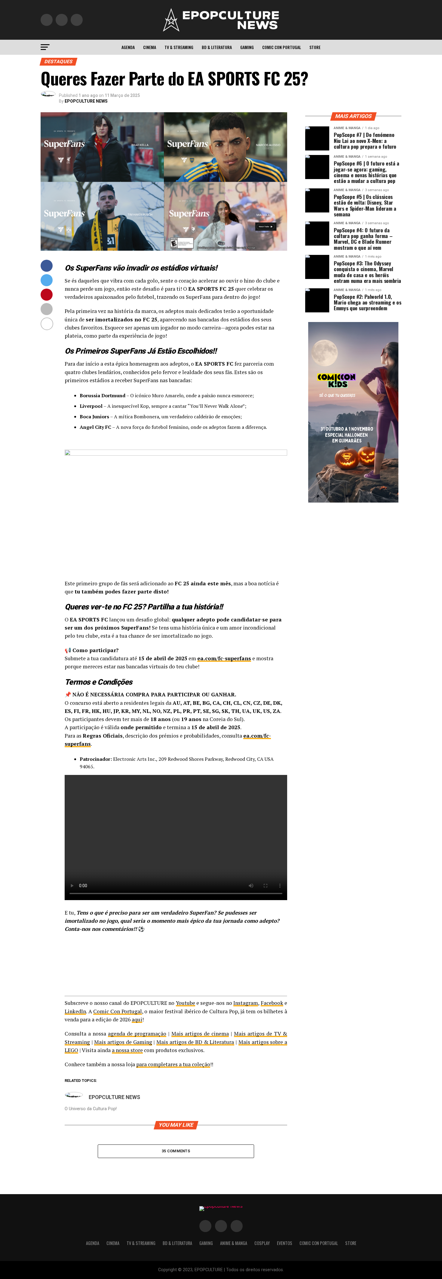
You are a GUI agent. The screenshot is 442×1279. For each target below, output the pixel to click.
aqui (137, 1019)
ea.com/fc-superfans (224, 658)
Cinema (149, 47)
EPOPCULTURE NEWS (86, 101)
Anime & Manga (233, 1243)
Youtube (185, 1002)
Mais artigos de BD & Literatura (195, 1042)
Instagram (245, 1002)
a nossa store (127, 1050)
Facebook (272, 1002)
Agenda (128, 47)
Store (315, 47)
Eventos (284, 1243)
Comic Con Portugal (281, 47)
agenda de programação (137, 1033)
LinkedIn (75, 1011)
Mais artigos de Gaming (123, 1042)
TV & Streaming (178, 47)
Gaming (247, 47)
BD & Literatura (217, 47)
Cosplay (262, 1243)
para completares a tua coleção (173, 1064)
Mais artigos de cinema (200, 1033)
